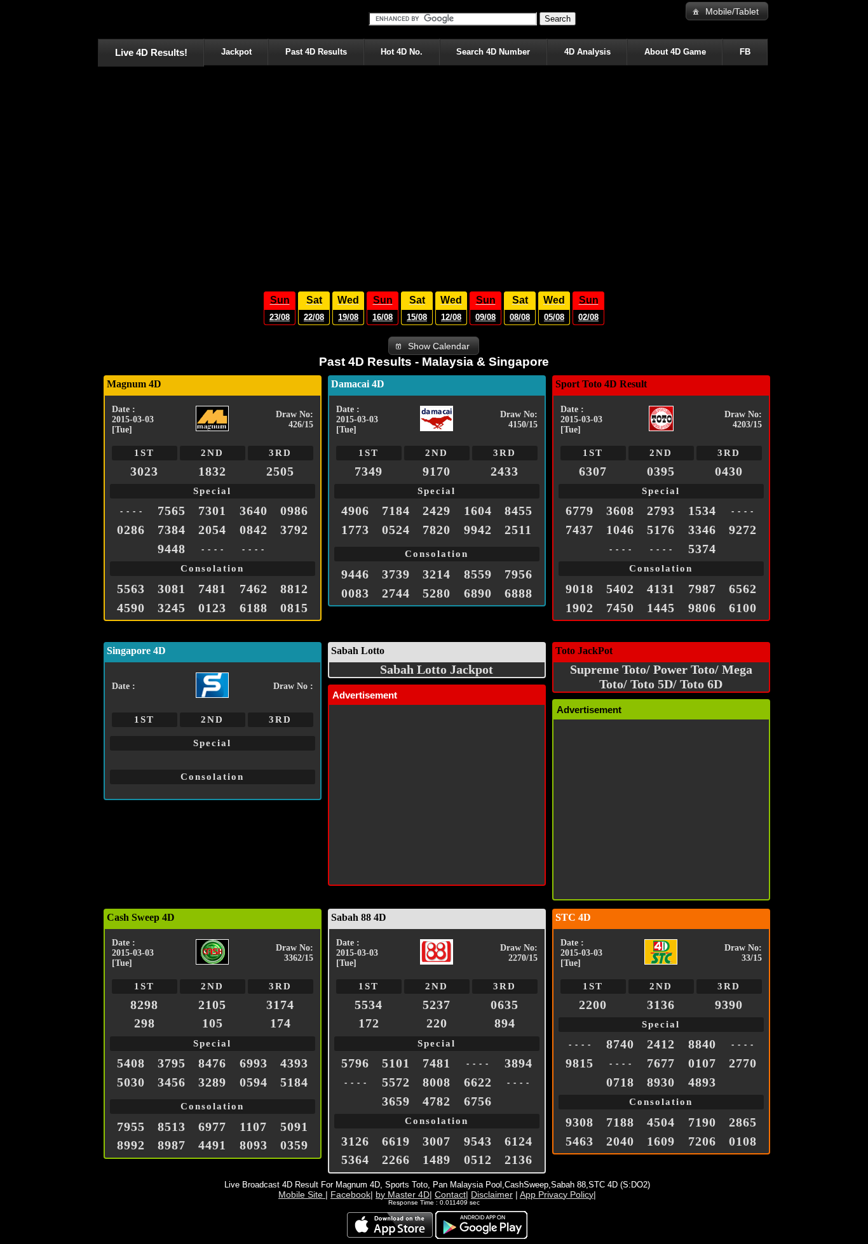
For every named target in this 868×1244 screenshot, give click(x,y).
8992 (131, 1145)
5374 (702, 549)
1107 (253, 1127)
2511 (518, 530)
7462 (254, 589)
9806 (702, 608)
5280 (437, 593)
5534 (369, 1005)
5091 (294, 1127)
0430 (729, 471)
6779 (579, 511)
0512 (478, 1160)
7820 (437, 530)
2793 (661, 511)
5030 (131, 1082)
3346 (702, 530)
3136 (661, 1005)
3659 (396, 1101)
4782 (437, 1101)
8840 (702, 1044)
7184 (396, 511)
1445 (661, 608)
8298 (144, 1005)
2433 (505, 471)
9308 (579, 1122)
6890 (478, 593)
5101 (396, 1063)
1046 (620, 530)
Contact (450, 1194)
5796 (355, 1063)
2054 (212, 530)
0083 (355, 593)
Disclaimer (492, 1194)
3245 (172, 608)
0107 (702, 1063)
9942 (478, 530)
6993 (254, 1063)
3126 (355, 1141)
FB (745, 52)
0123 (212, 608)
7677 (661, 1063)
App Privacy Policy (556, 1194)
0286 (131, 530)
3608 (620, 511)
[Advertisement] (434, 175)
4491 (212, 1145)
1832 (212, 471)
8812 (294, 589)
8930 (661, 1082)
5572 (396, 1082)
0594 (254, 1082)
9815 (579, 1063)
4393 (294, 1063)
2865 (743, 1122)
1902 (579, 608)
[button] (727, 11)
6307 (593, 471)
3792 (294, 530)
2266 (396, 1160)
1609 (661, 1141)
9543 (478, 1141)
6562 (743, 589)
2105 (212, 1005)
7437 (579, 530)
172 (368, 1023)
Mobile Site (301, 1194)
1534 (702, 511)
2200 (593, 1005)
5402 (620, 589)
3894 (518, 1063)
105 (212, 1023)
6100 (743, 608)
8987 (172, 1145)
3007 (437, 1141)
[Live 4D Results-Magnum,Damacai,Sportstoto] (100, 19)
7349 (369, 471)
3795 (172, 1063)
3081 (172, 589)
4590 (131, 608)
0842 (254, 530)
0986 (294, 511)
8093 (254, 1145)
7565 (172, 511)
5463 (579, 1141)
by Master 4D (403, 1194)
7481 (212, 589)
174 (280, 1023)
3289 (212, 1082)
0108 (743, 1141)
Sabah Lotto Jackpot (436, 669)
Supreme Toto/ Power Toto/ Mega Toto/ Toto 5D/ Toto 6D (661, 676)
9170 (437, 471)
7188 (620, 1122)
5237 (437, 1005)
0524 (396, 530)
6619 (396, 1141)
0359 (294, 1145)
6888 (518, 593)
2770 (743, 1063)
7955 (131, 1127)
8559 (478, 574)
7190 (702, 1122)
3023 (144, 471)
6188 (254, 608)
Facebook (350, 1194)
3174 (280, 1005)
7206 (702, 1141)
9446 (355, 574)
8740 (620, 1044)
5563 (131, 589)
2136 (518, 1160)
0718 (620, 1082)
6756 (478, 1101)
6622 (478, 1082)
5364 (355, 1160)
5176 (661, 530)
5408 (131, 1063)
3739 (396, 574)
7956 (518, 574)
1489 (437, 1160)
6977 (212, 1127)
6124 (518, 1141)
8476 (212, 1063)
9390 (729, 1005)
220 (436, 1023)
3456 (172, 1082)
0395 (661, 471)
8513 (172, 1127)
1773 (355, 530)
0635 (505, 1005)
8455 (518, 511)
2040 (620, 1141)
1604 (478, 511)
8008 (437, 1082)
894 (504, 1023)
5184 (294, 1082)
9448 (172, 549)
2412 (661, 1044)
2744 (396, 593)
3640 (254, 511)
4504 (661, 1122)
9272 (743, 530)
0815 (294, 608)
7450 (620, 608)
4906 (355, 511)
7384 (172, 530)
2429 (437, 511)
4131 (661, 589)
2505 (280, 471)
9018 (579, 589)
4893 (702, 1082)
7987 (702, 589)
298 (144, 1023)
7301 (212, 511)
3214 (437, 574)
